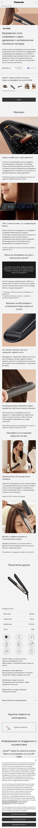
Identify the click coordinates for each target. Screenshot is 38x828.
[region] (19, 793)
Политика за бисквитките (9, 801)
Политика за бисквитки (19, 272)
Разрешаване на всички (19, 824)
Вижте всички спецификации (14, 700)
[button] (12, 86)
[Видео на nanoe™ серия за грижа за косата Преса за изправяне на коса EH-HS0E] (5, 86)
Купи (19, 100)
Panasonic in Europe (6, 6)
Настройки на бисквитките (19, 814)
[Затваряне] (36, 760)
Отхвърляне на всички (19, 819)
